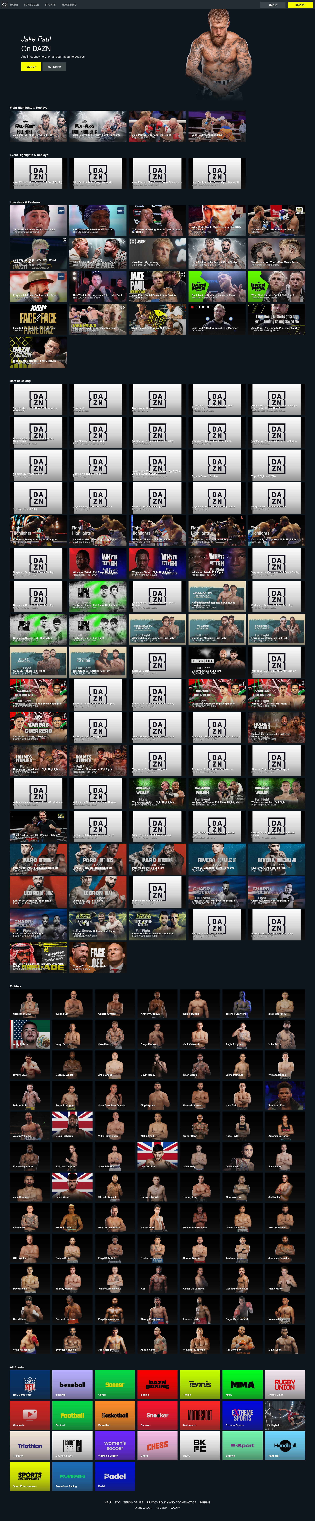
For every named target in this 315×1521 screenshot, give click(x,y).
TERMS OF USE (133, 1502)
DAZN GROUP (143, 1508)
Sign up (300, 4)
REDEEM (161, 1508)
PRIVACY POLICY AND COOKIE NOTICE (171, 1502)
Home (14, 4)
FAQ (117, 1502)
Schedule (31, 4)
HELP (108, 1502)
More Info (69, 4)
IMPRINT (205, 1502)
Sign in (273, 4)
